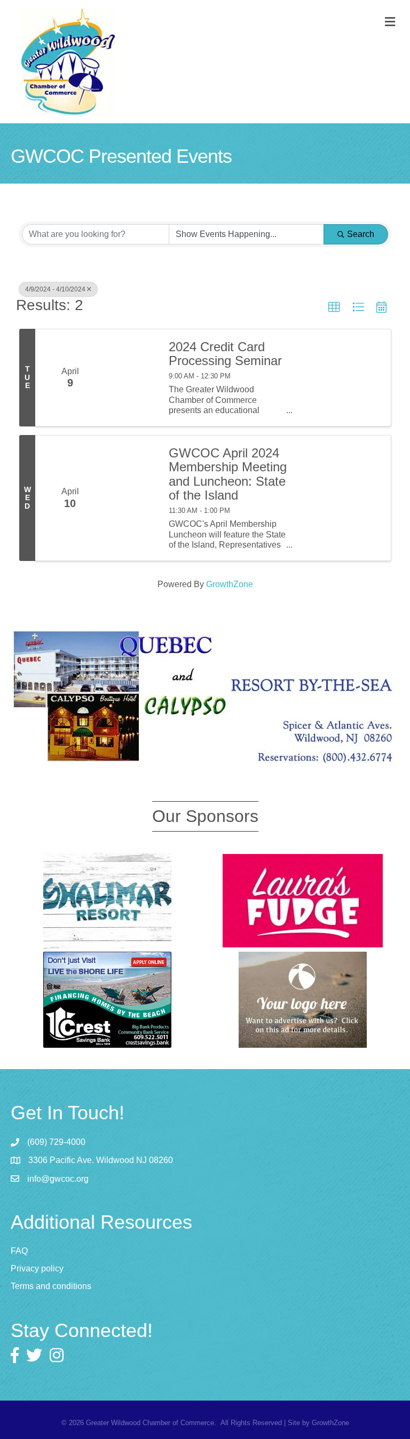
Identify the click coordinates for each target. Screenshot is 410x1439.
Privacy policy (37, 1268)
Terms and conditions (51, 1286)
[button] (334, 307)
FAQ (19, 1250)
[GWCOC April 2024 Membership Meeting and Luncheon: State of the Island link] (131, 498)
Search (360, 234)
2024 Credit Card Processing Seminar (225, 354)
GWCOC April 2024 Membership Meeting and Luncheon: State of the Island (228, 474)
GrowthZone (229, 584)
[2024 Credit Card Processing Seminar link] (131, 377)
